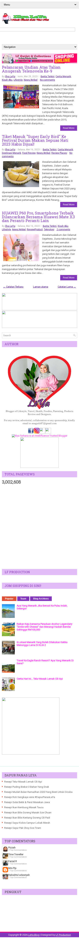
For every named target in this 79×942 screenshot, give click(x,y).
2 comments (63, 229)
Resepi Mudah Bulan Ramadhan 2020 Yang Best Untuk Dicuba (38, 792)
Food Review (28, 153)
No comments (47, 80)
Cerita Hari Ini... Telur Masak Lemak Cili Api (40, 678)
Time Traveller (15, 854)
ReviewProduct (35, 229)
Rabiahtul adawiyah (19, 874)
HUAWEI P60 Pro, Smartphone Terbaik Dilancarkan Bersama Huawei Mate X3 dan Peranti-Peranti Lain (38, 216)
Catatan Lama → (67, 286)
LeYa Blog (33, 934)
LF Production (63, 934)
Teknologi (49, 229)
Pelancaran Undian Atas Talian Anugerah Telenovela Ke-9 (31, 69)
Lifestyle (18, 80)
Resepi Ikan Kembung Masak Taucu (24, 807)
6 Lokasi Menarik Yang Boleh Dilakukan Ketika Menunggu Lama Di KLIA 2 (42, 643)
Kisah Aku (7, 80)
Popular (9, 598)
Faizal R (12, 861)
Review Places (59, 153)
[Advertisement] (39, 527)
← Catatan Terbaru (13, 286)
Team (23, 598)
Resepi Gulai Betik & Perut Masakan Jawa (27, 802)
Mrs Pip (12, 868)
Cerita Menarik (63, 76)
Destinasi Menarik (11, 153)
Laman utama (40, 286)
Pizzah (12, 847)
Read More (68, 128)
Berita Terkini (47, 76)
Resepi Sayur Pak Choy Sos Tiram (22, 827)
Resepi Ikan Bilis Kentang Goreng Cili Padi (27, 817)
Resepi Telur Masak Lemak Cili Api (23, 781)
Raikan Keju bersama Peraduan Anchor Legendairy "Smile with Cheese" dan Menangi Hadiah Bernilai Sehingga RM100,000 (44, 626)
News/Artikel (30, 80)
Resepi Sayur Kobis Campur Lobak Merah (27, 822)
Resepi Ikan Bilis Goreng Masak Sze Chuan (27, 812)
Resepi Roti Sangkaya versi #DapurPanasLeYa (29, 797)
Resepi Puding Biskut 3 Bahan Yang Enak (26, 786)
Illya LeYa (10, 76)
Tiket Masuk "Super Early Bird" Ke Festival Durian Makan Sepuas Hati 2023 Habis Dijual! (35, 140)
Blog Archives (41, 598)
